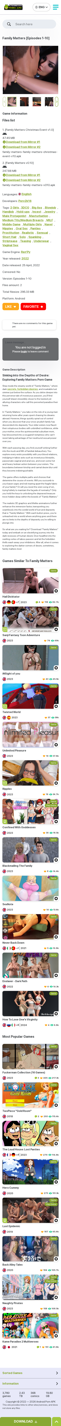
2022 (25, 258)
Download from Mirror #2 (23, 147)
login (24, 351)
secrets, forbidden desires (22, 389)
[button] (56, 7)
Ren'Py (25, 252)
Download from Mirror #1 (23, 142)
